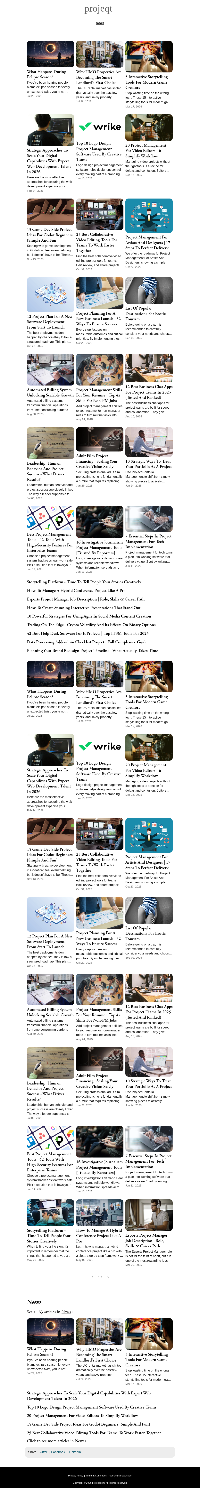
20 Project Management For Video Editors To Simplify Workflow (145, 151)
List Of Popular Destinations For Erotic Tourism (145, 314)
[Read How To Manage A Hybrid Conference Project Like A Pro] (99, 1212)
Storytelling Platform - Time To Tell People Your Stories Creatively (84, 582)
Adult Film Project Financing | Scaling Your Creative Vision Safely (97, 461)
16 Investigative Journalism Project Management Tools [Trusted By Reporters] (99, 548)
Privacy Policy (75, 1475)
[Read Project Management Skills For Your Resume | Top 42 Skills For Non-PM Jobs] (99, 369)
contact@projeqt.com (121, 1475)
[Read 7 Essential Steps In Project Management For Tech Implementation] (149, 519)
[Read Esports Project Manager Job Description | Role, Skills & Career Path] (149, 1215)
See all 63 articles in (49, 1312)
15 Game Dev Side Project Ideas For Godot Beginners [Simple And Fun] (50, 235)
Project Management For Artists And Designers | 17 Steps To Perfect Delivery (147, 243)
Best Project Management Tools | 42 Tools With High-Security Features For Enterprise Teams (50, 542)
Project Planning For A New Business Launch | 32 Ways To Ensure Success (98, 319)
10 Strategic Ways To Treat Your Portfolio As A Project (148, 464)
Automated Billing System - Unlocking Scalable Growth (50, 392)
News (100, 23)
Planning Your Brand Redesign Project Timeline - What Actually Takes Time (92, 651)
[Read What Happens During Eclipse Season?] (50, 54)
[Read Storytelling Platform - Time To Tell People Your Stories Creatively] (50, 1212)
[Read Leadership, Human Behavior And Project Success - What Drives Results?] (50, 443)
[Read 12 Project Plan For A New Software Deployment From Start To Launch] (50, 294)
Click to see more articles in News (55, 1441)
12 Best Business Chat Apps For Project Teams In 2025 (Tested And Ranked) (149, 392)
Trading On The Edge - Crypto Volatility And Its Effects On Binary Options (91, 625)
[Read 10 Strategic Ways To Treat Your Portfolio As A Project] (149, 442)
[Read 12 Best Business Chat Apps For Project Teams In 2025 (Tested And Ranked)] (149, 368)
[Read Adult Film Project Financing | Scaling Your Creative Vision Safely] (99, 439)
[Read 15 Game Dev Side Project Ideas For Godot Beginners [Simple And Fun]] (50, 212)
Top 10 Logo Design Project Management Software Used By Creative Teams (98, 152)
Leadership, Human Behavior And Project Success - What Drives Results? (45, 471)
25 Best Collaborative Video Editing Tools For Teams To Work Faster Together (96, 243)
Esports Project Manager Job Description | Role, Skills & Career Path (86, 599)
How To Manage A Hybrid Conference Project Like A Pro (76, 590)
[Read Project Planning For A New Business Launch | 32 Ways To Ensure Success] (99, 293)
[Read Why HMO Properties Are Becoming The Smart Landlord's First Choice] (99, 54)
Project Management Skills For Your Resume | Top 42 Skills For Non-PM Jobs (99, 395)
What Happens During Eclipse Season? (46, 74)
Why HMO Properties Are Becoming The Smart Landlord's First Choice (98, 78)
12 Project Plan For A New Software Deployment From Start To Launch (49, 322)
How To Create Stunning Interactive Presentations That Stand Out (83, 608)
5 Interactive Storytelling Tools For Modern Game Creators (146, 82)
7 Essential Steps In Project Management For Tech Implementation (148, 542)
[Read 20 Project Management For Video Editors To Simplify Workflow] (149, 127)
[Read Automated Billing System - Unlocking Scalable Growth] (50, 369)
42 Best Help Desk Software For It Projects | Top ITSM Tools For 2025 (88, 633)
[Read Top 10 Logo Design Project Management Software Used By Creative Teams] (99, 126)
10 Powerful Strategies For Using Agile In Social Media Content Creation (89, 616)
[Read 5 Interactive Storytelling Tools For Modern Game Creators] (149, 56)
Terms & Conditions (96, 1475)
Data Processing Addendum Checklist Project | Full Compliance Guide (87, 642)
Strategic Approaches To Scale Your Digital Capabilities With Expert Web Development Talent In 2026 (49, 161)
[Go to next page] (108, 1277)
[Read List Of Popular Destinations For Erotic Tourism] (149, 290)
